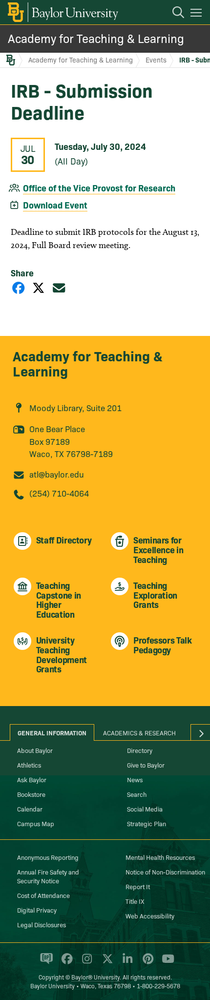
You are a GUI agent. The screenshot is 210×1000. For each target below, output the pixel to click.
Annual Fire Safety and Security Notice (48, 876)
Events (156, 59)
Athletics (29, 764)
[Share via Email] (59, 287)
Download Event (55, 205)
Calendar (29, 808)
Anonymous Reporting (48, 857)
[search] (173, 13)
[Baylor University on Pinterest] (146, 962)
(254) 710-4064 (59, 493)
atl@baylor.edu (56, 473)
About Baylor (35, 750)
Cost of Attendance (43, 895)
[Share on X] (38, 287)
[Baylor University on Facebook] (65, 962)
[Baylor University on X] (106, 962)
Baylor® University (95, 977)
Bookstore (31, 794)
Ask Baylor (31, 779)
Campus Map (35, 823)
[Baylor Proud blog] (45, 962)
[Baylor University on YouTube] (165, 962)
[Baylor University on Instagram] (85, 962)
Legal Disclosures (41, 924)
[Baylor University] (62, 12)
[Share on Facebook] (18, 287)
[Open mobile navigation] (198, 14)
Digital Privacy (37, 909)
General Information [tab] (52, 732)
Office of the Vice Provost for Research (99, 188)
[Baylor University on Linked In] (126, 962)
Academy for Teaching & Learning (96, 38)
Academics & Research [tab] (139, 732)
